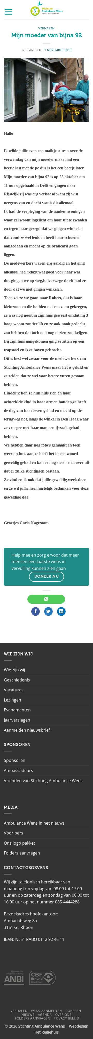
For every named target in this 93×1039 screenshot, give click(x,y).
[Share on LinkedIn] (61, 611)
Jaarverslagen (17, 720)
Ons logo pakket (19, 843)
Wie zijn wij (14, 670)
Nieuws (27, 1014)
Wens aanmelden (46, 1011)
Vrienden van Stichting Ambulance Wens (43, 780)
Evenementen (17, 710)
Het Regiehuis (47, 1032)
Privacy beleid (66, 1018)
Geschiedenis (17, 680)
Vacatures (14, 690)
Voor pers (13, 833)
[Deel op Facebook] (35, 611)
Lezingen (12, 700)
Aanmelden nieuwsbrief (27, 730)
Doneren (73, 1011)
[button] (8, 11)
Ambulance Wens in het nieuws (34, 823)
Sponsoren (14, 760)
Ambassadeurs (18, 770)
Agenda (45, 1014)
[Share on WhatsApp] (46, 599)
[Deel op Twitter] (48, 611)
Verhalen (46, 28)
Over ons (63, 1014)
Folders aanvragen (22, 853)
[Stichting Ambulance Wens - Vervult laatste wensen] (46, 9)
